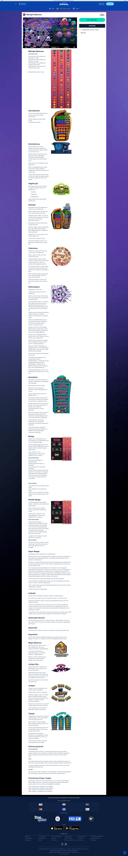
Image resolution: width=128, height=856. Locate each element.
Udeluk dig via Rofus (70, 0)
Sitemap (53, 838)
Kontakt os (80, 840)
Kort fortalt (80, 838)
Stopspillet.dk (63, 0)
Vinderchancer (42, 836)
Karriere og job (68, 838)
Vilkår (39, 840)
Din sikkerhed (28, 838)
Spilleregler (28, 840)
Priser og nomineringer (70, 840)
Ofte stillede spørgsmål (97, 836)
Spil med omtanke (58, 0)
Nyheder (27, 836)
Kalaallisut (93, 840)
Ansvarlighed (41, 838)
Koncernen (54, 840)
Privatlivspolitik (81, 836)
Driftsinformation (95, 838)
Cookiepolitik (68, 836)
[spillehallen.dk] (64, 4)
